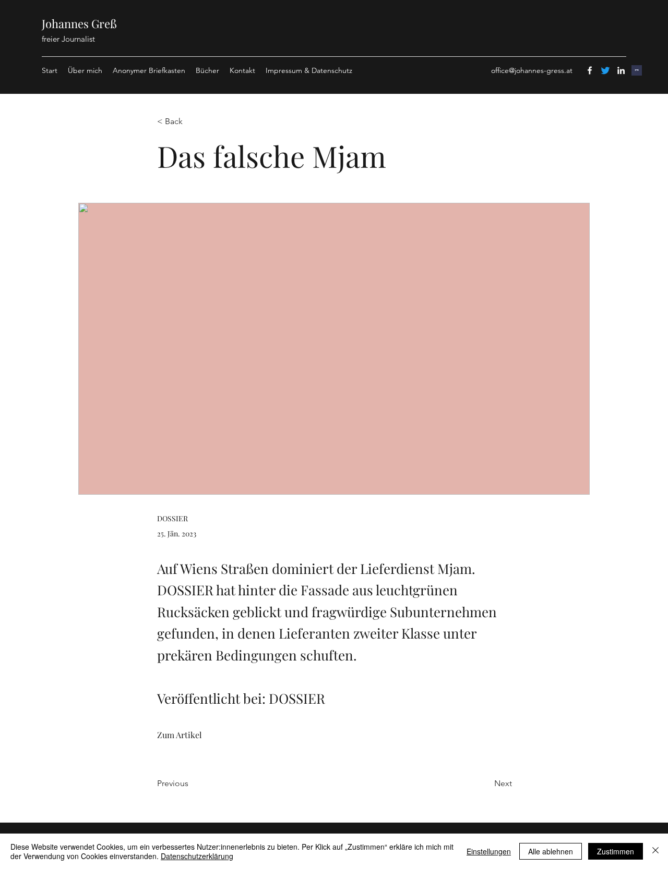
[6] (636, 70)
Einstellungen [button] (489, 851)
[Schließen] (655, 851)
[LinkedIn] (621, 70)
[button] (191, 121)
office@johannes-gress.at (531, 70)
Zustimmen (615, 851)
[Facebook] (589, 70)
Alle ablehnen (550, 851)
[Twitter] (605, 70)
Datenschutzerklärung (197, 856)
